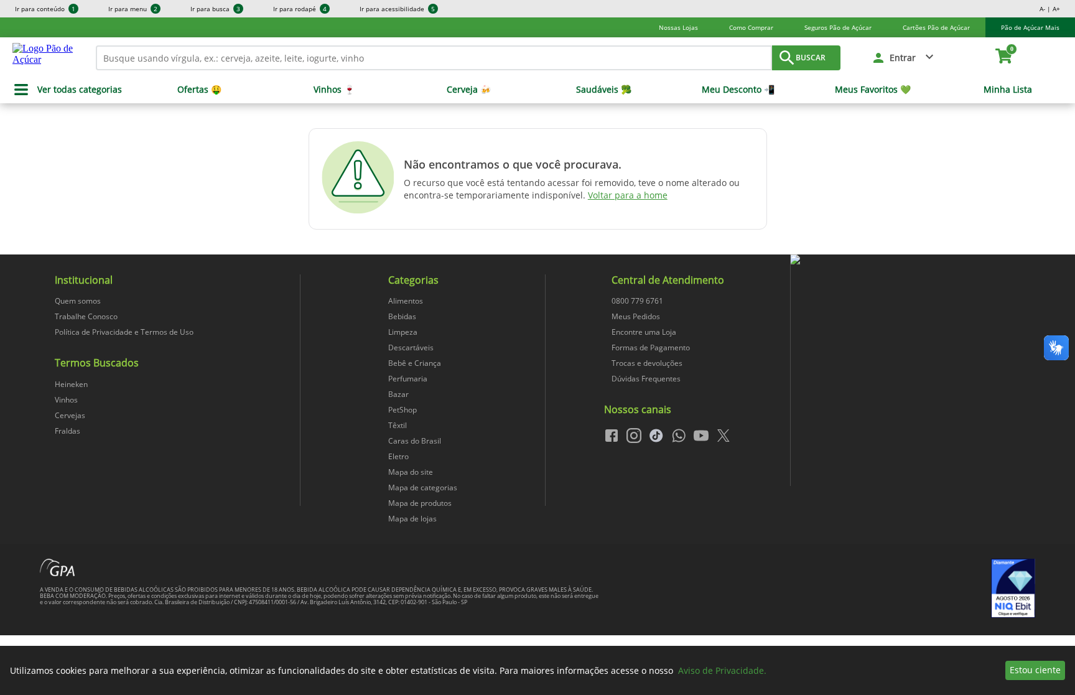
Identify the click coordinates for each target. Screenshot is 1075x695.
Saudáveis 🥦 (603, 89)
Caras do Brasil (414, 441)
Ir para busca (215, 8)
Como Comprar (751, 27)
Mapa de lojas (412, 518)
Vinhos (66, 399)
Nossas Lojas (678, 27)
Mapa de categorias (422, 487)
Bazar (398, 394)
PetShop (402, 409)
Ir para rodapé (300, 8)
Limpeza (402, 332)
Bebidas (402, 316)
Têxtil (397, 425)
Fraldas (67, 431)
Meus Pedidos (636, 316)
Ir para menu (132, 8)
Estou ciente (1035, 670)
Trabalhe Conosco (86, 316)
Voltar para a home (628, 195)
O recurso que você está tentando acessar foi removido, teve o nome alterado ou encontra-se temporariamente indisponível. (572, 189)
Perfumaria (407, 378)
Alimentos (405, 301)
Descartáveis (411, 347)
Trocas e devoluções (647, 363)
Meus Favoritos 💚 (873, 89)
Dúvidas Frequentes (646, 378)
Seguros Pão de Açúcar (838, 27)
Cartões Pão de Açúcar (936, 27)
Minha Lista (1008, 89)
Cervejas (70, 415)
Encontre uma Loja (644, 332)
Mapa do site (410, 472)
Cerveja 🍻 (469, 89)
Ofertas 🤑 (199, 89)
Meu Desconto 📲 (738, 89)
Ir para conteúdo (45, 8)
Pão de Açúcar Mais (1030, 27)
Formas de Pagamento (651, 347)
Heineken (71, 384)
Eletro (398, 456)
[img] (912, 260)
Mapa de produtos (420, 503)
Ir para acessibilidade (397, 8)
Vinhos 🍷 (334, 89)
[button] (903, 57)
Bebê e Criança (414, 363)
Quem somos (78, 301)
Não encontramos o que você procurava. (512, 164)
